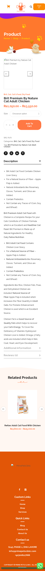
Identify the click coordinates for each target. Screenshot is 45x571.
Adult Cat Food (24, 213)
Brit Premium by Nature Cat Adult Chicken (20, 146)
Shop (15, 39)
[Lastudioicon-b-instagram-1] (25, 489)
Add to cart (29, 124)
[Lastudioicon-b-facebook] (19, 489)
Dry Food (26, 94)
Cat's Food (16, 94)
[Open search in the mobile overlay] (31, 7)
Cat (9, 94)
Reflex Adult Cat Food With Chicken (22, 425)
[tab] (22, 161)
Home (7, 39)
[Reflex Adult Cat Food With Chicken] (22, 404)
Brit (5, 94)
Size (6, 113)
